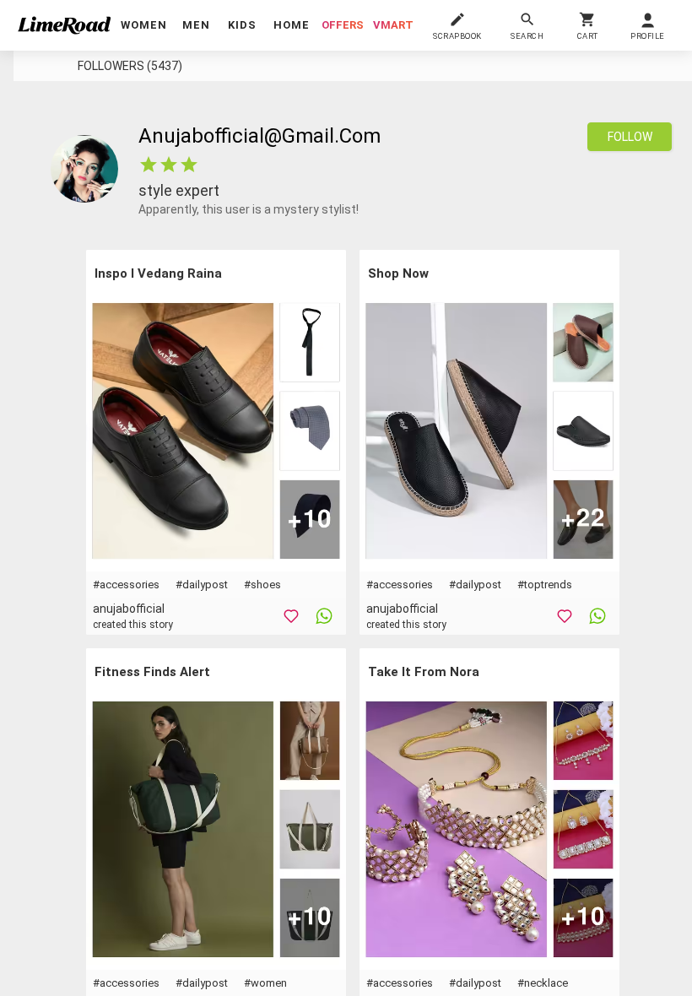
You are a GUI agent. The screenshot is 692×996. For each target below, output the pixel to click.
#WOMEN (265, 983)
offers (343, 25)
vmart (393, 25)
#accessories (126, 584)
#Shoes (262, 584)
